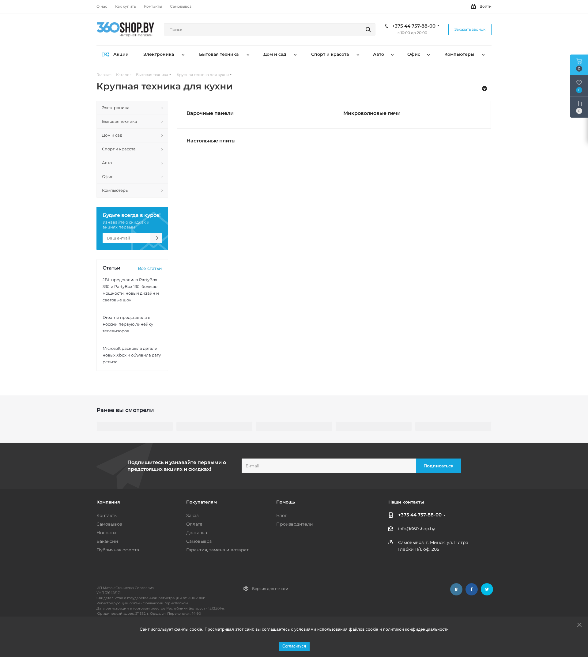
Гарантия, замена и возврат (217, 550)
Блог (281, 515)
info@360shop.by (416, 529)
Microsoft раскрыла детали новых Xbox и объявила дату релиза (132, 355)
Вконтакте (456, 589)
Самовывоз (109, 524)
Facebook (472, 589)
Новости (106, 532)
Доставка (196, 532)
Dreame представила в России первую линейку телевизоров (128, 324)
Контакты (107, 515)
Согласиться (294, 646)
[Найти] (368, 29)
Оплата (194, 524)
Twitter (487, 589)
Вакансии (107, 541)
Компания (108, 502)
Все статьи (150, 268)
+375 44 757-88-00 (413, 26)
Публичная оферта (117, 550)
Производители (294, 524)
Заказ (192, 515)
